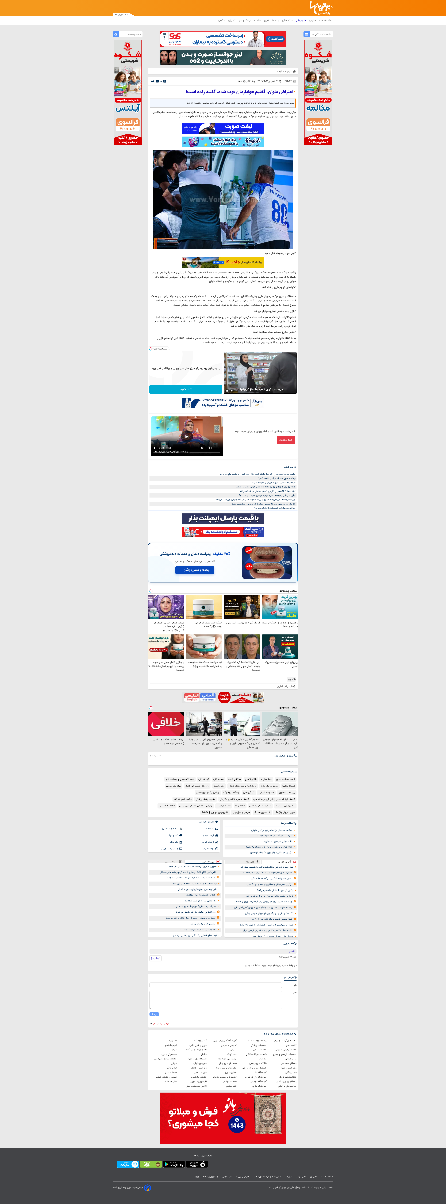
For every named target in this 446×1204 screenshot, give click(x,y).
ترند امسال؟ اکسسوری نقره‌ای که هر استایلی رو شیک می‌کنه (267, 491)
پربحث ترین (170, 861)
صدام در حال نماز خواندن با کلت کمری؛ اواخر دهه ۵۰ (267, 872)
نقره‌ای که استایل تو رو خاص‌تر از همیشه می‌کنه (273, 482)
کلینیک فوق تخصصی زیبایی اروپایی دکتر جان (274, 799)
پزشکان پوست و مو (257, 1041)
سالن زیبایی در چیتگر (285, 806)
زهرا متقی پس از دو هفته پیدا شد (201, 901)
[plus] (164, 81)
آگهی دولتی (227, 1177)
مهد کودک (232, 1054)
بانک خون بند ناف (262, 812)
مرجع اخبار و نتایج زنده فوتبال (242, 786)
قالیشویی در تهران (198, 1081)
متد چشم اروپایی (266, 793)
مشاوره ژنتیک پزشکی (206, 799)
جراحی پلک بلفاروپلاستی (207, 793)
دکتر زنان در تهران (288, 1068)
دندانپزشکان (291, 1072)
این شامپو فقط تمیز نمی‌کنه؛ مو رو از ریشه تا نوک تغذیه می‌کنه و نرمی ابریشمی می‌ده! (255, 499)
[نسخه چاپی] (152, 81)
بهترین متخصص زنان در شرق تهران (195, 806)
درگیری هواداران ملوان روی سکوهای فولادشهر (271, 852)
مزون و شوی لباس (198, 1045)
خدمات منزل (171, 1072)
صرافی (174, 1050)
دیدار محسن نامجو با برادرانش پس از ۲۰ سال (271, 919)
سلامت (257, 20)
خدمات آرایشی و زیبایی (286, 1050)
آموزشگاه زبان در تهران (256, 1077)
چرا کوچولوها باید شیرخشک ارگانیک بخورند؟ (274, 508)
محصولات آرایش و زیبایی (285, 1054)
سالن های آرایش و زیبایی (285, 1041)
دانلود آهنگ (218, 786)
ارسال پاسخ (155, 958)
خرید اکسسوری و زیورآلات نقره (180, 779)
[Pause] (227, 391)
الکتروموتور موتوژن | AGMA (215, 812)
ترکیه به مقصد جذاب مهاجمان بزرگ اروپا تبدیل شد (269, 896)
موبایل (174, 1063)
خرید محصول (286, 440)
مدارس (233, 1050)
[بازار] (151, 1165)
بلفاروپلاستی (250, 779)
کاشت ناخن (291, 1045)
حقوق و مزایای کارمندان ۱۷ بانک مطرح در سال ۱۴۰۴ (193, 867)
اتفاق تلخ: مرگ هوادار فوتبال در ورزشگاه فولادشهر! (269, 847)
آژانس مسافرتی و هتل (196, 1086)
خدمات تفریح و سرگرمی (165, 1059)
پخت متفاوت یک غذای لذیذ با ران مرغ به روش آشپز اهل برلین (262, 907)
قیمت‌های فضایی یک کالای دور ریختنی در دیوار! (195, 935)
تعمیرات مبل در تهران (197, 1059)
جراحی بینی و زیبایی (287, 1086)
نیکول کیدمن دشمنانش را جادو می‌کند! (275, 890)
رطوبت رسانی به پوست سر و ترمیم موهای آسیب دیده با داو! (267, 495)
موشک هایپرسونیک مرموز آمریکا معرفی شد (273, 936)
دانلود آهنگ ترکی (167, 806)
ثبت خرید (185, 389)
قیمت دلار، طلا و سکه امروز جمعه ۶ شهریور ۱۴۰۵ (194, 884)
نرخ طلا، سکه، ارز (170, 829)
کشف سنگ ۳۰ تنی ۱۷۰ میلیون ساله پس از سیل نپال (267, 930)
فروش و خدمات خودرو (166, 1077)
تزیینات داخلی (200, 1072)
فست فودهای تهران (227, 1063)
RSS (197, 1177)
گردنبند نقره (203, 779)
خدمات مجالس (229, 1081)
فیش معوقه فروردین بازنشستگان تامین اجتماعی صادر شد (266, 867)
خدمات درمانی (260, 1050)
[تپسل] (150, 349)
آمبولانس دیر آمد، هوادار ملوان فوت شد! (273, 836)
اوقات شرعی (208, 849)
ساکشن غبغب (234, 779)
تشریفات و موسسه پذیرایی (224, 1077)
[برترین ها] (320, 8)
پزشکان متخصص (288, 1063)
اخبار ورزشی (301, 20)
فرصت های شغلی (261, 1177)
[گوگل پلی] (174, 1165)
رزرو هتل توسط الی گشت (197, 786)
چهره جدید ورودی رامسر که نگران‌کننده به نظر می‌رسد (191, 918)
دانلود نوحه (240, 806)
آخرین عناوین (284, 861)
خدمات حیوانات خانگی (256, 1054)
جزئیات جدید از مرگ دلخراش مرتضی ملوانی (271, 830)
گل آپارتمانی (248, 793)
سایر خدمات (171, 1081)
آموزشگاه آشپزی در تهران (225, 1041)
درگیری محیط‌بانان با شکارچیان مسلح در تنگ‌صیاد (269, 884)
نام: (295, 985)
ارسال (154, 1014)
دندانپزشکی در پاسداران (260, 806)
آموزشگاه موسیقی (258, 1081)
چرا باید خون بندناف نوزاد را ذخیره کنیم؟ (276, 478)
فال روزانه (174, 842)
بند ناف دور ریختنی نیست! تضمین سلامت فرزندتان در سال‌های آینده (263, 504)
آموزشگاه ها (261, 1072)
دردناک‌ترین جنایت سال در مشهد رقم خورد (196, 912)
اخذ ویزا (173, 1041)
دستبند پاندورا (288, 786)
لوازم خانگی (171, 1068)
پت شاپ (263, 1059)
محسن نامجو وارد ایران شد (203, 924)
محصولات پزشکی (259, 1045)
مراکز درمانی (291, 1059)
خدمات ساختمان (199, 1077)
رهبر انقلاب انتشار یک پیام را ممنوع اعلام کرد (196, 906)
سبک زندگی (288, 20)
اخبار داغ (250, 861)
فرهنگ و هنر (245, 20)
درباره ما (288, 1177)
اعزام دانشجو (171, 1045)
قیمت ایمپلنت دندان (285, 779)
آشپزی (266, 20)
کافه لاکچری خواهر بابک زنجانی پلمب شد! (197, 930)
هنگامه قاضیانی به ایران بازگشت (201, 895)
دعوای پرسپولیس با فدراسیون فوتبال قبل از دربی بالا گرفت (266, 925)
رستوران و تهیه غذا (227, 1059)
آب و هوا (173, 835)
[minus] (157, 81)
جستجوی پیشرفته (210, 1177)
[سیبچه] (197, 1165)
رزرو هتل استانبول (286, 793)
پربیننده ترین (208, 861)
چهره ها (276, 20)
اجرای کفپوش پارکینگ (285, 812)
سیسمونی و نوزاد (169, 1054)
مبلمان (204, 1054)
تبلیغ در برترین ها (243, 1177)
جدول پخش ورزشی (169, 849)
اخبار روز (313, 20)
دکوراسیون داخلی (198, 1068)
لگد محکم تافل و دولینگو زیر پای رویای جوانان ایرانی (269, 913)
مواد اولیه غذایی (173, 786)
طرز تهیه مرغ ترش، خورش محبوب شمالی (197, 889)
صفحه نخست (325, 20)
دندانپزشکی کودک (288, 1077)
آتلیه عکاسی (231, 1086)
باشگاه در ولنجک (231, 793)
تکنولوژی (232, 20)
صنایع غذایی (231, 1072)
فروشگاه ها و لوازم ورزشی (254, 1068)
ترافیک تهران (208, 842)
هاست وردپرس (224, 806)
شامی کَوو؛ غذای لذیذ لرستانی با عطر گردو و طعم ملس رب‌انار (188, 872)
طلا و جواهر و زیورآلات (196, 1050)
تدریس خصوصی (229, 1045)
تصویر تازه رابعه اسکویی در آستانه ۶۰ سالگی (271, 878)
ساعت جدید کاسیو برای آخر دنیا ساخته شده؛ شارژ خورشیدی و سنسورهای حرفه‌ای (257, 474)
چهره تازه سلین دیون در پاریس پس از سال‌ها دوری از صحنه (264, 901)
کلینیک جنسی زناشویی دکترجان (234, 799)
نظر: (295, 993)
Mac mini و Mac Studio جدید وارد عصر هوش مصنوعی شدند (265, 487)
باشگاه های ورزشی (258, 1063)
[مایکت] (128, 1165)
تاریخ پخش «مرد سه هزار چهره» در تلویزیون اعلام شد (190, 878)
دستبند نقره (218, 779)
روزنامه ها (209, 829)
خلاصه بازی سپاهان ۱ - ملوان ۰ (278, 841)
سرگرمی (222, 20)
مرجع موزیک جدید (269, 786)
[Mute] (232, 391)
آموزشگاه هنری (259, 1086)
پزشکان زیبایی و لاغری (286, 1081)
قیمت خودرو (208, 835)
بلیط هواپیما (266, 779)
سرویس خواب (200, 1063)
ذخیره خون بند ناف (182, 799)
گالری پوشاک (200, 1041)
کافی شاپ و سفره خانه (226, 1068)
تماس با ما (276, 1177)
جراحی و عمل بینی (241, 812)
